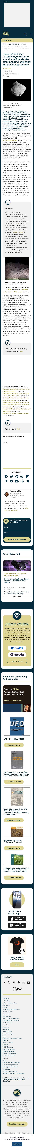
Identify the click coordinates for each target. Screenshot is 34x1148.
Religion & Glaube (8, 1049)
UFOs (4, 1060)
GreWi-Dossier (7, 1023)
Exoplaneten (12, 592)
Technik (15, 576)
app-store (17, 918)
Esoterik (5, 1007)
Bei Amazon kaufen (14, 878)
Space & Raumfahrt (9, 1056)
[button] (6, 476)
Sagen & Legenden (9, 1051)
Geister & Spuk (7, 1012)
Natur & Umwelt (8, 1042)
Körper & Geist (7, 1031)
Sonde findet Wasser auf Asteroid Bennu (16, 413)
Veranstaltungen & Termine (11, 1062)
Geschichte (6, 1014)
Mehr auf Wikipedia (11, 700)
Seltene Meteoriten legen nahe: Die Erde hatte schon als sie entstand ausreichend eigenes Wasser (16, 404)
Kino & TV (6, 1027)
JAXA (18, 429)
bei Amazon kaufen (14, 745)
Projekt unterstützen (17, 1124)
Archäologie (7, 1001)
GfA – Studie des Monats (11, 1018)
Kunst (4, 1036)
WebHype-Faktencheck (10, 1067)
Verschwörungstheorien (10, 1065)
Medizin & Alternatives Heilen (12, 1038)
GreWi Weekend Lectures (11, 1020)
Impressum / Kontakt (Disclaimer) (14, 1073)
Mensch (5, 1040)
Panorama (6, 1045)
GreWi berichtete (18, 232)
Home (4, 44)
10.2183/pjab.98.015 (10, 140)
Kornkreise (6, 1029)
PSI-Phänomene (8, 1047)
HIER (9, 289)
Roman (10, 593)
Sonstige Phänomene (9, 1054)
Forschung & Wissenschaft (11, 1009)
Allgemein (6, 998)
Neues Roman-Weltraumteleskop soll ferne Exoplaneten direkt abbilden (16, 580)
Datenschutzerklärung (10, 1071)
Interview (6, 1025)
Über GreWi (6, 1069)
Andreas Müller (7, 68)
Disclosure (6, 1005)
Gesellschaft (7, 1016)
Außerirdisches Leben (14, 44)
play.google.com (17, 925)
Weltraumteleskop (18, 593)
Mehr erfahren (17, 661)
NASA (6, 593)
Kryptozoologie (8, 1034)
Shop (17, 965)
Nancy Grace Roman (23, 592)
